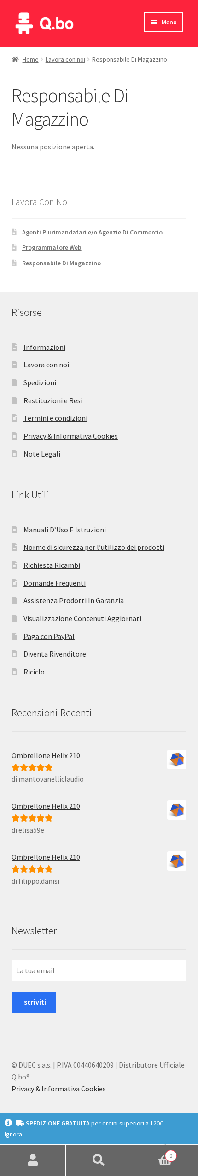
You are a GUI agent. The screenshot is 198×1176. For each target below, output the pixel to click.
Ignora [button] (13, 1134)
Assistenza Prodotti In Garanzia (73, 600)
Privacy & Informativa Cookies (70, 435)
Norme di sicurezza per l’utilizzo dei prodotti (93, 547)
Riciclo (34, 671)
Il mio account (33, 1160)
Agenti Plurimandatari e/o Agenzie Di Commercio (92, 232)
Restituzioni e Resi (52, 400)
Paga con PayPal (49, 636)
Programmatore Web (52, 247)
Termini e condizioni (55, 417)
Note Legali (41, 453)
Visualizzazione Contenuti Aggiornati (82, 618)
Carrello (152, 1152)
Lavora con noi (65, 59)
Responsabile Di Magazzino (61, 263)
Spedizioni (39, 382)
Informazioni (44, 347)
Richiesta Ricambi (51, 565)
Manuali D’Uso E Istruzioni (64, 529)
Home (31, 59)
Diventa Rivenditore (54, 653)
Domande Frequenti (54, 583)
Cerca (99, 1160)
